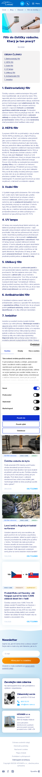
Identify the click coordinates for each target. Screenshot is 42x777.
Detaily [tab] (20, 351)
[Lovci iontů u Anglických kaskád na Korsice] (21, 506)
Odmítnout (21, 430)
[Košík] (22, 3)
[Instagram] (12, 771)
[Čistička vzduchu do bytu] (21, 442)
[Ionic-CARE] (7, 3)
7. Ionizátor (8, 80)
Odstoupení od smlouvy (21, 760)
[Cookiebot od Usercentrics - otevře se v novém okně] (30, 345)
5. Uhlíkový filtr (9, 73)
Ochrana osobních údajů (21, 742)
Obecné (20, 10)
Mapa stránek (21, 753)
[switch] (36, 395)
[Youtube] (3, 771)
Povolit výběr (21, 424)
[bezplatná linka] (28, 3)
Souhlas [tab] (7, 351)
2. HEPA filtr (8, 62)
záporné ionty (7, 326)
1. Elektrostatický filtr (12, 59)
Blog (11, 10)
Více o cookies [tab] (34, 351)
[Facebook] (8, 771)
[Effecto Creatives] (35, 771)
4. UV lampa (8, 69)
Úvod (4, 10)
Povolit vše (21, 418)
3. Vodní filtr (8, 66)
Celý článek (32, 489)
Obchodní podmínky (21, 746)
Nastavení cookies (21, 749)
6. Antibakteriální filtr (12, 76)
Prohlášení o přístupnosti (21, 756)
